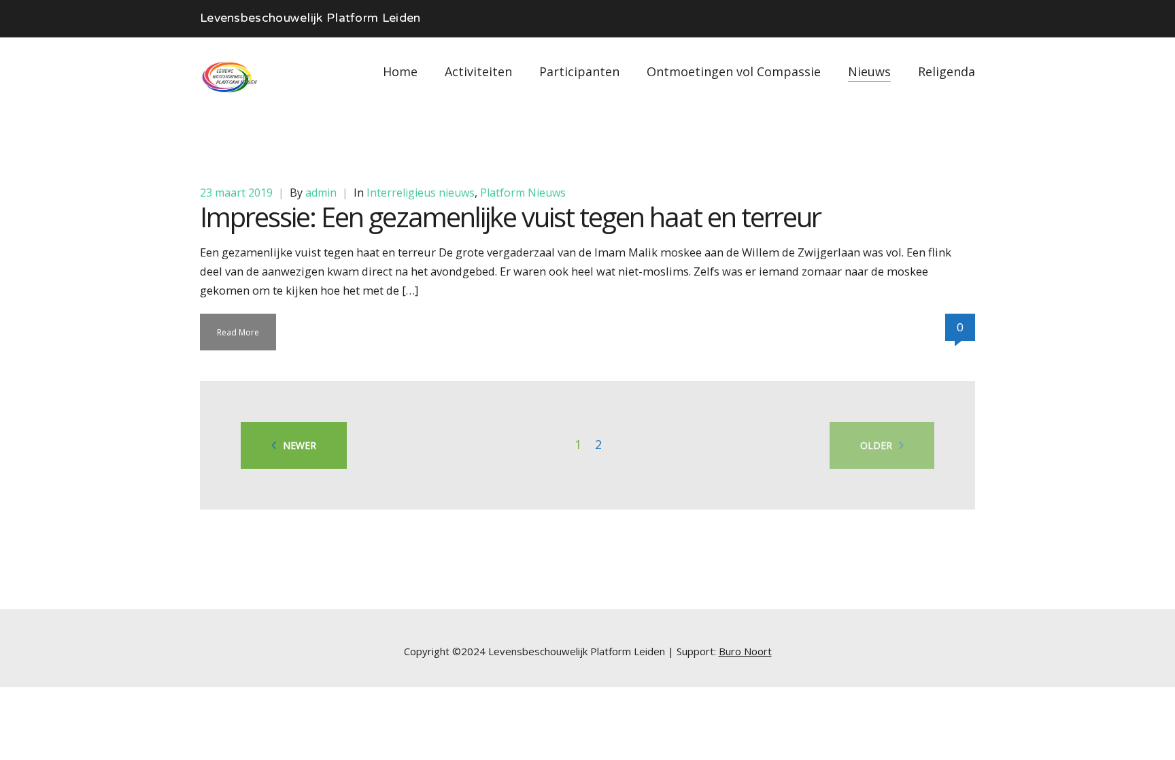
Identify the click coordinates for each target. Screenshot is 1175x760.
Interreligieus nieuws (421, 192)
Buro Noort (745, 651)
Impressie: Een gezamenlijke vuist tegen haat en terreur (510, 216)
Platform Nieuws (523, 192)
